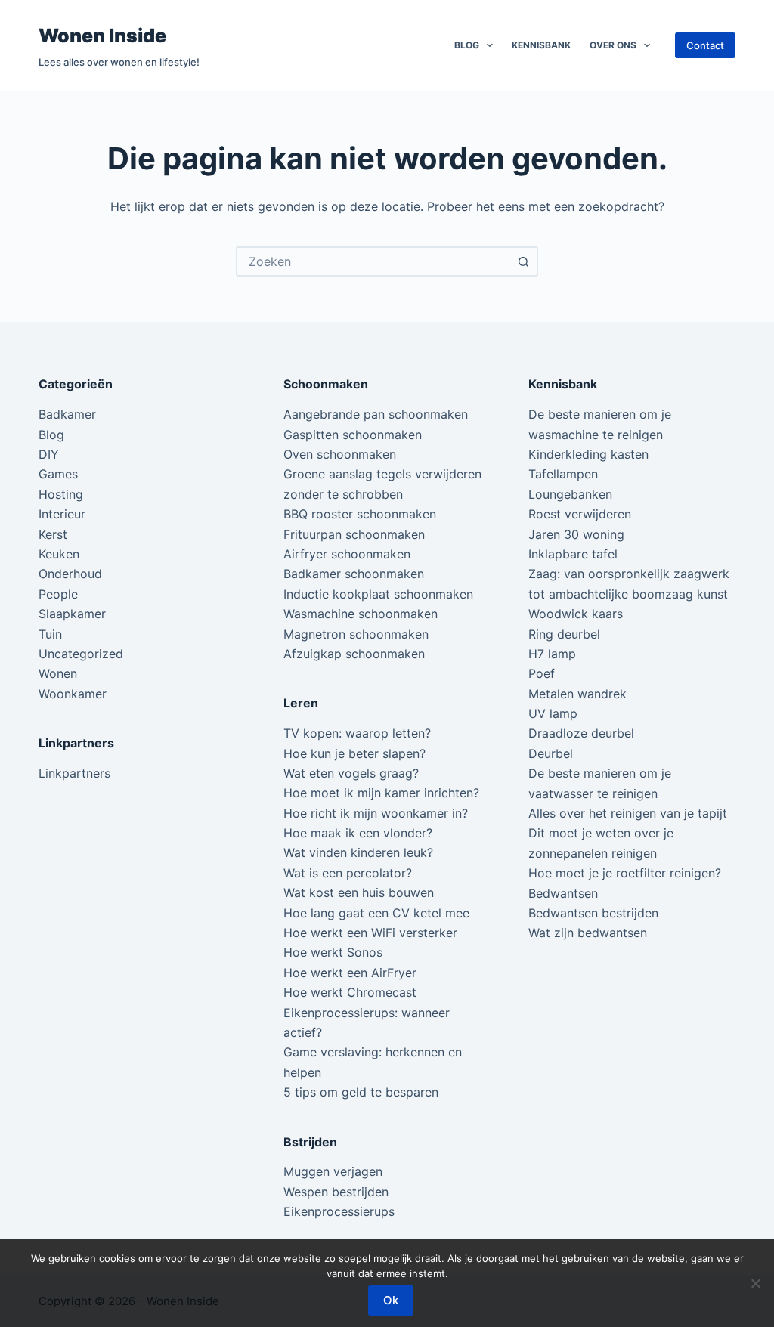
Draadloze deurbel (581, 733)
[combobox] (373, 261)
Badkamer (67, 414)
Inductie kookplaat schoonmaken (378, 594)
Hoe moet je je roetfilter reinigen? (624, 872)
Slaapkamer (72, 613)
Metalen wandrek (577, 693)
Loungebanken (570, 494)
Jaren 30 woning (576, 534)
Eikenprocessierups (339, 1211)
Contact (705, 45)
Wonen (58, 673)
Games (58, 473)
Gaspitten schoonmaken (352, 434)
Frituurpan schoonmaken (354, 534)
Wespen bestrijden (336, 1191)
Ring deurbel (564, 634)
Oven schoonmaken (339, 454)
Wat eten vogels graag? (351, 773)
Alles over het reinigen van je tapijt (627, 813)
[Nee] (755, 1283)
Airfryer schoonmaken (346, 553)
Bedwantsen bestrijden (593, 912)
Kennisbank (541, 45)
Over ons (613, 45)
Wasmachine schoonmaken (360, 613)
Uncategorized (81, 653)
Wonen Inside (102, 35)
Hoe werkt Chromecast (349, 992)
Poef (541, 673)
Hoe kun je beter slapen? (354, 753)
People (58, 594)
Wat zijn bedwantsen (587, 932)
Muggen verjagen (332, 1171)
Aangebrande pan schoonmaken (375, 414)
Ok (390, 1300)
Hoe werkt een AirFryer (349, 972)
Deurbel (550, 753)
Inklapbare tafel (573, 553)
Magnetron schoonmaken (356, 634)
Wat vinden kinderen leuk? (358, 852)
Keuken (59, 553)
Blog (466, 45)
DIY (49, 454)
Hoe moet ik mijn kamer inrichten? (381, 792)
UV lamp (552, 713)
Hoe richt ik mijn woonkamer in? (375, 813)
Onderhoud (70, 573)
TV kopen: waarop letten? (357, 733)
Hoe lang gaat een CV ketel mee (376, 912)
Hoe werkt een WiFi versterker (370, 932)
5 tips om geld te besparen (360, 1092)
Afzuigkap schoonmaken (354, 653)
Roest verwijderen (579, 513)
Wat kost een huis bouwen (358, 892)
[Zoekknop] (523, 261)
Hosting (61, 494)
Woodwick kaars (575, 613)
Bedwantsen (563, 893)
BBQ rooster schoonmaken (359, 513)
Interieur (62, 513)
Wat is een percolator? (347, 872)
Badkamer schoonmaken (353, 573)
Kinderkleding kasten (588, 454)
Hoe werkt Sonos (332, 952)
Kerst (53, 534)
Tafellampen (563, 473)
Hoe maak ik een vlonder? (357, 832)
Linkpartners (74, 773)
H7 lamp (552, 653)
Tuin (50, 634)
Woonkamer (73, 693)
